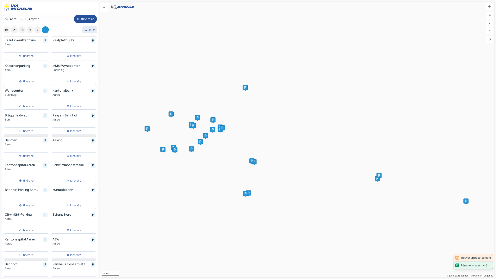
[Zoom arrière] (489, 30)
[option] (6, 29)
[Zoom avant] (489, 23)
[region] (297, 139)
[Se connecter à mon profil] (489, 6)
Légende (488, 275)
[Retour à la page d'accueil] (18, 7)
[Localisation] (489, 39)
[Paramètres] (489, 15)
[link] (473, 257)
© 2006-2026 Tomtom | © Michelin (464, 275)
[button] (245, 87)
